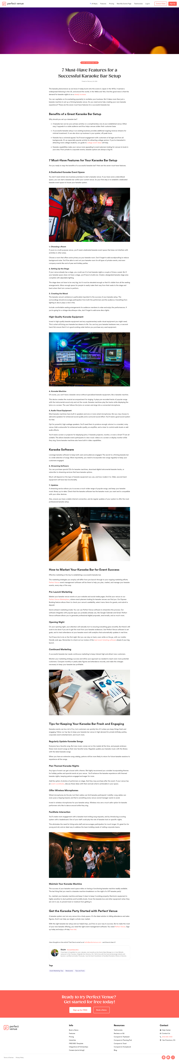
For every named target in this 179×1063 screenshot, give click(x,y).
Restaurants (69, 971)
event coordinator (57, 784)
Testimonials (138, 4)
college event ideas (94, 143)
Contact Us (166, 1033)
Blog (115, 1050)
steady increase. (80, 94)
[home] (13, 3)
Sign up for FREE (80, 1010)
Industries (72, 1040)
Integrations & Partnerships (78, 1047)
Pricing (111, 4)
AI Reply (94, 4)
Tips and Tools (79, 971)
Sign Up (172, 4)
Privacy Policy (20, 1057)
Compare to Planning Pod (123, 1040)
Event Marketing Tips (89, 62)
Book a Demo (101, 1010)
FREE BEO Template (76, 1043)
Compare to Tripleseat (121, 1037)
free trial (73, 929)
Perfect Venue (54, 582)
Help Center (166, 1030)
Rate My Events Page (124, 4)
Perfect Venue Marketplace (59, 599)
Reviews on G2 (119, 1033)
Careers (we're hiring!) (76, 1050)
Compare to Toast (120, 1043)
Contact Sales (160, 4)
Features (103, 4)
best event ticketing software (105, 640)
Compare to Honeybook (122, 1047)
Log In (147, 4)
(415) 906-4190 (167, 1037)
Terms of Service (9, 1057)
